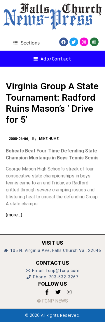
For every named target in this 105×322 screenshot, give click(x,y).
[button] (26, 43)
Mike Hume (49, 139)
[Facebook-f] (47, 292)
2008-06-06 (18, 139)
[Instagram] (84, 42)
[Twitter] (73, 42)
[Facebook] (63, 42)
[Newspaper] (94, 42)
